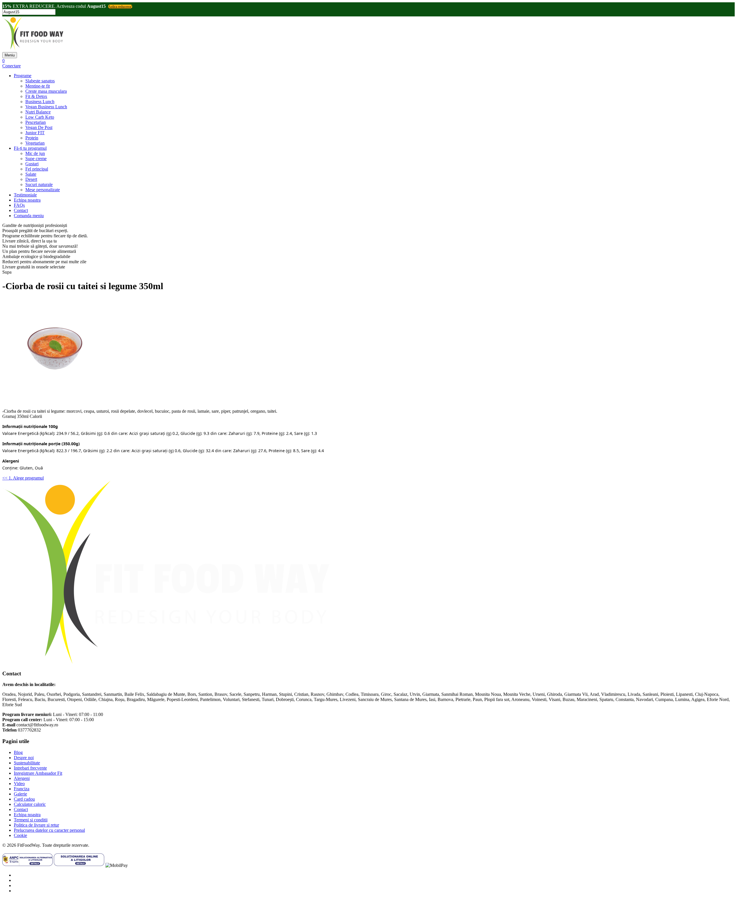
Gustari (32, 163)
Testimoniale (25, 194)
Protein (31, 137)
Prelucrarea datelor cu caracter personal (49, 830)
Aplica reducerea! (120, 7)
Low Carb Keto (39, 117)
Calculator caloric (30, 804)
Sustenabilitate (27, 762)
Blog (18, 752)
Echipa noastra (27, 200)
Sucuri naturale (39, 184)
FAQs (19, 205)
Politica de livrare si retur (36, 825)
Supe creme (36, 158)
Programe (22, 75)
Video (19, 783)
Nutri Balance (38, 111)
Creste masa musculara (46, 91)
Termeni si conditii (31, 819)
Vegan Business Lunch (46, 106)
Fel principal (36, 168)
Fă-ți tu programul (30, 148)
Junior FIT (35, 132)
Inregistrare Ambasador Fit (38, 773)
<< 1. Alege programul (23, 477)
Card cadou (24, 799)
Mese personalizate (42, 189)
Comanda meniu (29, 215)
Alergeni (22, 778)
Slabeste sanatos (40, 80)
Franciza (21, 788)
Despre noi (24, 757)
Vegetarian (35, 143)
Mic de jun (35, 153)
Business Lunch (39, 101)
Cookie (20, 835)
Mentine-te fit (37, 86)
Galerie (20, 793)
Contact (21, 210)
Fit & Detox (36, 96)
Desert (31, 179)
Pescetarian (35, 122)
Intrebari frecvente (30, 768)
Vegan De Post (38, 127)
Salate (30, 174)
